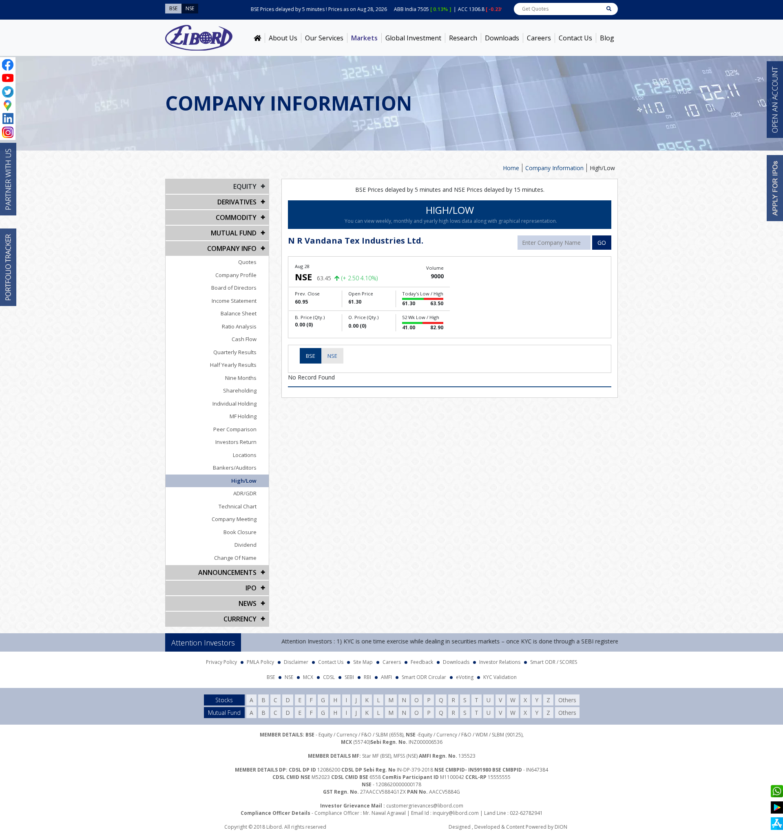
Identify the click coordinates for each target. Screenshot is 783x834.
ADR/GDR (245, 493)
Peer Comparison (235, 429)
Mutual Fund (234, 232)
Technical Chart (238, 506)
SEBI (349, 677)
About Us (283, 37)
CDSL (329, 677)
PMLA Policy (260, 662)
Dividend (245, 544)
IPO (251, 587)
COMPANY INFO (232, 248)
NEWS (248, 603)
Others (567, 700)
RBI (367, 677)
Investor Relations (499, 662)
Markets (364, 37)
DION (561, 826)
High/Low (244, 480)
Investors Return (236, 442)
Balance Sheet (239, 313)
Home (511, 168)
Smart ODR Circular (424, 677)
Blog (607, 37)
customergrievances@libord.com (424, 805)
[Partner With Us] (8, 179)
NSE (332, 355)
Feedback (422, 662)
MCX (308, 677)
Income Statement (234, 300)
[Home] (257, 38)
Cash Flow (244, 339)
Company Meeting (234, 519)
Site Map (363, 662)
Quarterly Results (235, 352)
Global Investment (413, 37)
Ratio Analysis (239, 326)
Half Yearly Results (233, 364)
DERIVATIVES (237, 201)
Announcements (227, 572)
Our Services (324, 37)
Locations (245, 455)
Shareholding (240, 390)
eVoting (464, 677)
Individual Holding (234, 403)
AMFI (386, 677)
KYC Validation (500, 677)
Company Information (554, 168)
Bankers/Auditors (235, 467)
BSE (310, 355)
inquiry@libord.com (456, 813)
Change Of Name (235, 557)
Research (463, 37)
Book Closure (240, 532)
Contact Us (575, 37)
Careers (539, 37)
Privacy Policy (221, 662)
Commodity (236, 217)
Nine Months (241, 378)
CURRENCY (240, 618)
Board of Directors (234, 287)
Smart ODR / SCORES (553, 662)
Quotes (247, 262)
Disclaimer (296, 662)
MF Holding (243, 416)
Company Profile (236, 275)
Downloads (502, 37)
